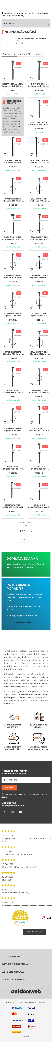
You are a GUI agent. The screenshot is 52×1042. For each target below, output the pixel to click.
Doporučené (9, 54)
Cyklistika (10, 13)
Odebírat (9, 788)
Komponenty (23, 13)
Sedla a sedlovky (40, 13)
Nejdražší (37, 54)
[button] (5, 78)
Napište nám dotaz (26, 622)
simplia (25, 1036)
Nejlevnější (24, 54)
